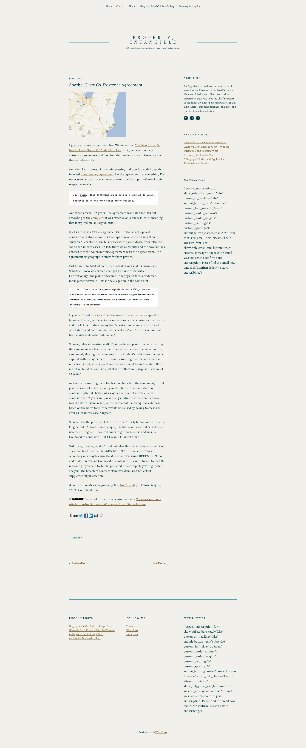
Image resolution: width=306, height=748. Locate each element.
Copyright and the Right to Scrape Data (205, 142)
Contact (120, 6)
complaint (97, 218)
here (95, 490)
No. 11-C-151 (127, 485)
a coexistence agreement (97, 174)
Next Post (158, 563)
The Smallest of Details (196, 163)
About (109, 6)
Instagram (132, 634)
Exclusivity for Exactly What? (199, 155)
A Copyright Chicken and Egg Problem (204, 159)
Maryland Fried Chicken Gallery (157, 6)
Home (132, 6)
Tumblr (130, 626)
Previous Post (79, 563)
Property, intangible (189, 6)
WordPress (132, 630)
